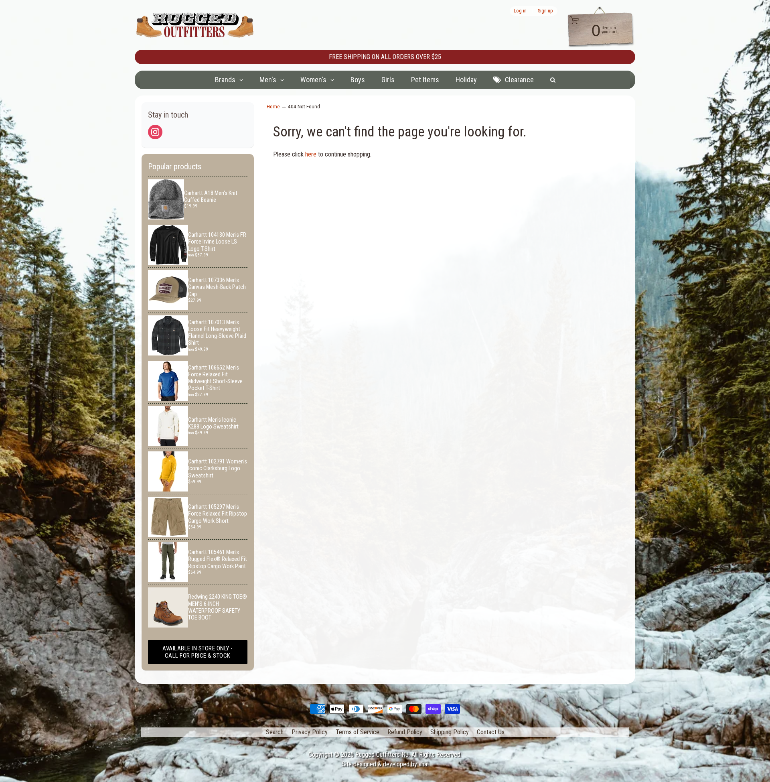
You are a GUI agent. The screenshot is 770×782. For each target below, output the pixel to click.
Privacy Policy (310, 732)
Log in (520, 11)
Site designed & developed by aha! (385, 764)
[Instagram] (155, 132)
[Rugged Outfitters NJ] (195, 25)
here (310, 154)
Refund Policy (404, 732)
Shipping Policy (449, 732)
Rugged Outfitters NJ (382, 754)
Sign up (545, 11)
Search (275, 732)
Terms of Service (357, 732)
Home (273, 106)
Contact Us (491, 732)
